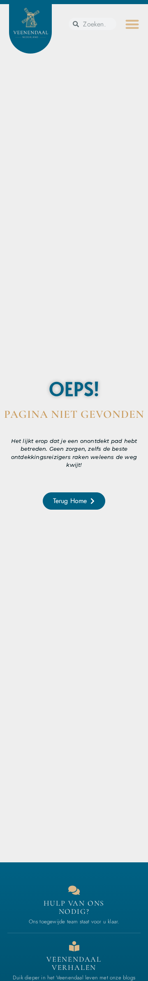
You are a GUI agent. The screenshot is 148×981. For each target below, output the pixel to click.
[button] (132, 24)
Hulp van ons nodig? (74, 907)
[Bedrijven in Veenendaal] (74, 946)
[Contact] (74, 890)
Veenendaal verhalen (74, 963)
